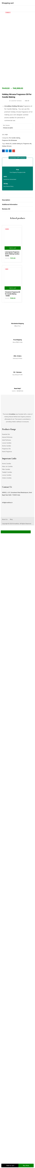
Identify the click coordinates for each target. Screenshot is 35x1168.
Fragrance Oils (6, 448)
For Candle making (14, 138)
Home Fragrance (7, 451)
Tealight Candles (7, 472)
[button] (17, 157)
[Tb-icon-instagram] (9, 427)
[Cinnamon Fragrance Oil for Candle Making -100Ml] (13, 276)
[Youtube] (13, 427)
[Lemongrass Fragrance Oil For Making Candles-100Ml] (13, 236)
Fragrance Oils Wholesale (9, 140)
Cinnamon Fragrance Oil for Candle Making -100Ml (12, 293)
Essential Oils (6, 434)
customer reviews (15, 100)
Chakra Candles (6, 478)
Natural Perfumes (7, 437)
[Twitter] (6, 427)
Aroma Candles (6, 446)
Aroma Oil (8, 143)
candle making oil (17, 143)
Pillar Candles (6, 469)
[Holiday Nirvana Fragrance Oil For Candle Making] (3, 150)
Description (6, 200)
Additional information (10, 204)
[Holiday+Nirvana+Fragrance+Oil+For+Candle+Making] (6, 150)
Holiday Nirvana (6, 146)
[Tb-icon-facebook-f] (2, 427)
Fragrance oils (27, 143)
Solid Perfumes (6, 440)
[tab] (17, 200)
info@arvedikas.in (7, 502)
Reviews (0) (6, 209)
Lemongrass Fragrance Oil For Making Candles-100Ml (12, 253)
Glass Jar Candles (7, 466)
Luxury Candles (6, 443)
